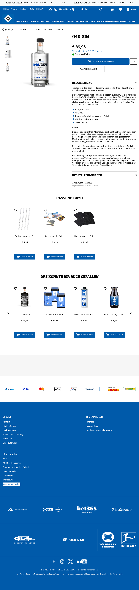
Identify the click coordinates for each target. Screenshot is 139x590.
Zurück (8, 30)
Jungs (33, 21)
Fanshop (23, 9)
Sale (87, 21)
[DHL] (113, 389)
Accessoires (58, 21)
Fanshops (90, 422)
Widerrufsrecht (10, 443)
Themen (80, 21)
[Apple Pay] (57, 389)
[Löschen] (15, 209)
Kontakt (6, 422)
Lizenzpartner (127, 21)
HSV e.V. (39, 9)
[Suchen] (101, 9)
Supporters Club (110, 21)
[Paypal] (10, 389)
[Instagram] (62, 561)
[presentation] (8, 312)
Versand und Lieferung (13, 435)
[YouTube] (82, 561)
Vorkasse (90, 389)
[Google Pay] (73, 389)
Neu (18, 21)
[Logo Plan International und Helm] (13, 510)
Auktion (95, 21)
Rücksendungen (10, 430)
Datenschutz (8, 476)
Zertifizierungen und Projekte (99, 430)
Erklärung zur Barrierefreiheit (16, 467)
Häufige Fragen (9, 426)
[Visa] (25, 389)
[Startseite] (8, 18)
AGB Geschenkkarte (12, 463)
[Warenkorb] (112, 9)
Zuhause (70, 21)
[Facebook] (54, 561)
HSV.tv (31, 9)
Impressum (8, 480)
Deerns (40, 21)
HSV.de (6, 9)
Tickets (14, 9)
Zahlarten (7, 439)
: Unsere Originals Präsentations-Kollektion (35, 3)
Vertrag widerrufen (11, 484)
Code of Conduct (10, 471)
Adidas (24, 21)
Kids (48, 21)
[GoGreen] (129, 389)
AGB (5, 459)
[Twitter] (70, 561)
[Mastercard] (41, 389)
